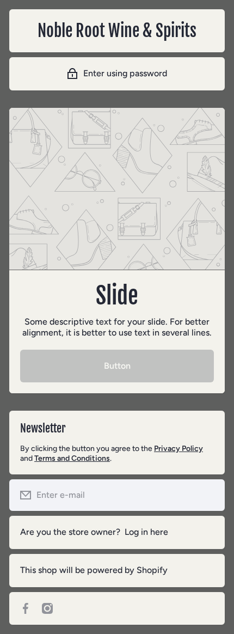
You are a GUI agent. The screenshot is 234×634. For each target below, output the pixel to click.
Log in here (146, 532)
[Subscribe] (208, 495)
